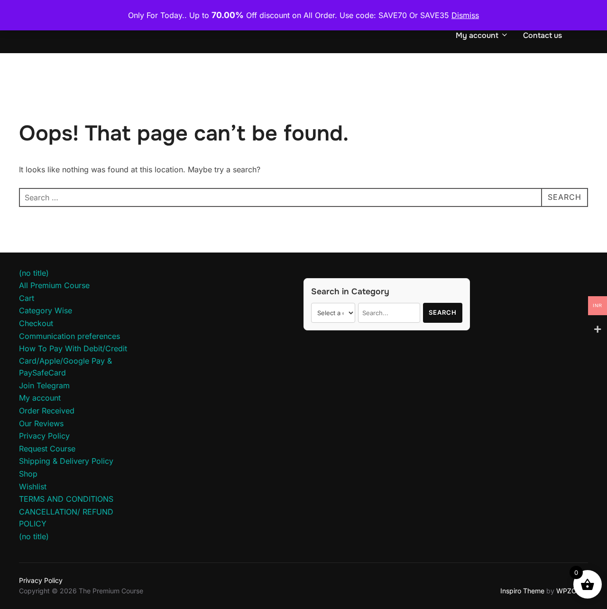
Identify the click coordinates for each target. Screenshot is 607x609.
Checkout (36, 323)
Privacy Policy (44, 435)
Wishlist (32, 486)
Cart (26, 298)
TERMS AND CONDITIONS (66, 499)
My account (477, 35)
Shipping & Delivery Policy (66, 461)
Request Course (47, 448)
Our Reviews (41, 423)
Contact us (542, 35)
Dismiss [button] (465, 15)
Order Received (46, 410)
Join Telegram (44, 385)
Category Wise (45, 310)
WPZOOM (572, 591)
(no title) (34, 273)
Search (443, 312)
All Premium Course (54, 285)
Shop (28, 473)
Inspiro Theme (522, 591)
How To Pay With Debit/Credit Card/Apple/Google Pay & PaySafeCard (73, 360)
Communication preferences (69, 336)
